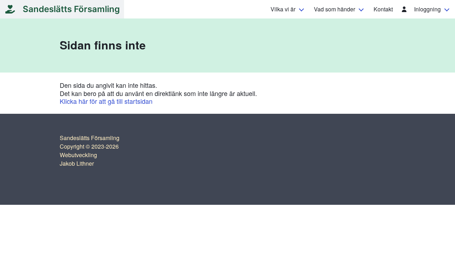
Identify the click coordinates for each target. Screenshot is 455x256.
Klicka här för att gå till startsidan (106, 101)
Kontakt (383, 9)
